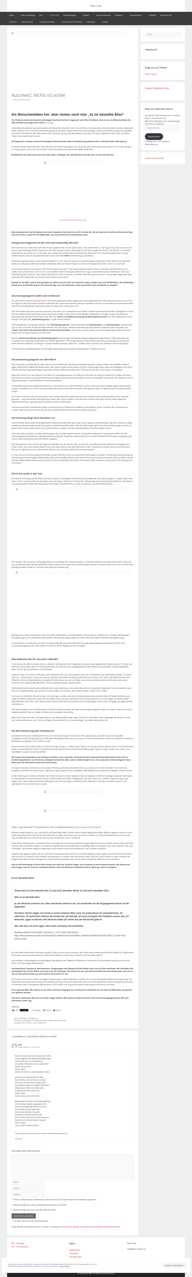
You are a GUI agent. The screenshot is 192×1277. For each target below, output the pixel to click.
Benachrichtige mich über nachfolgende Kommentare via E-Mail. (40, 1205)
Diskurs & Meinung (28, 15)
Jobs (41, 15)
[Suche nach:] (162, 34)
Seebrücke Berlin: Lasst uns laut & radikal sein (30, 1023)
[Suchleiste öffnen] (181, 21)
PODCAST (13, 22)
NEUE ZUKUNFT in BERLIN (72, 22)
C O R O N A (54, 15)
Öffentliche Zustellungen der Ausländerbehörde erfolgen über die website (40, 1020)
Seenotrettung (27, 22)
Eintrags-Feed (75, 1256)
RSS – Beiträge (18, 1243)
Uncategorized (33, 1018)
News (11, 15)
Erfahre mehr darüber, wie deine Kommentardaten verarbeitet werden (90, 1227)
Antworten (18, 1139)
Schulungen (91, 22)
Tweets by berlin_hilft (154, 158)
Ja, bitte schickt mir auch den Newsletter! (31, 1221)
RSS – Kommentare (20, 1246)
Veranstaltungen (69, 15)
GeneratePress (108, 1273)
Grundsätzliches (136, 15)
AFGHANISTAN (166, 15)
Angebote (119, 15)
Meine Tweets (151, 74)
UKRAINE (152, 15)
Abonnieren (154, 136)
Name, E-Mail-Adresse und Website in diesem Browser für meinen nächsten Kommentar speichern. (55, 1199)
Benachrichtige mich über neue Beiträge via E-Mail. (34, 1210)
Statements (23, 1018)
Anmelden (73, 1253)
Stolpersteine (41, 300)
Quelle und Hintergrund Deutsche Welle (72, 220)
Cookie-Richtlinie (64, 1266)
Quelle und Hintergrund (91, 827)
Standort (86, 15)
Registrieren (74, 1250)
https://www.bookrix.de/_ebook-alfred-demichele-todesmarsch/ (41, 1133)
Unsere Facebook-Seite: (157, 88)
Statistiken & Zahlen (47, 22)
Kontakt (105, 22)
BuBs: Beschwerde (103, 15)
